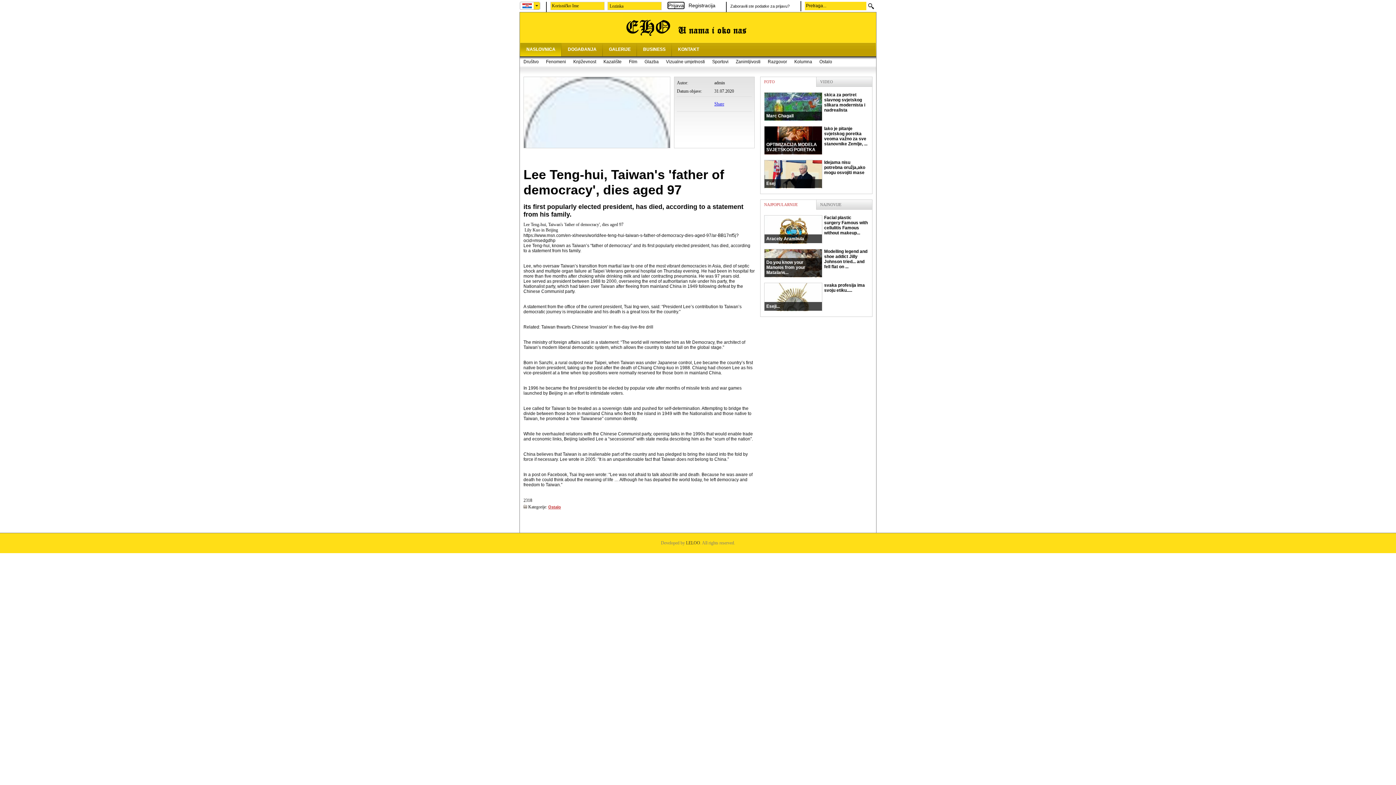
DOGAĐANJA (582, 49)
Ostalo (825, 61)
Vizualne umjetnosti (685, 61)
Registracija (702, 5)
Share (719, 103)
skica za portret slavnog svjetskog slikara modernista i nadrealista (815, 105)
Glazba (652, 61)
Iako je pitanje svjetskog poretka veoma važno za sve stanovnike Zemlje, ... (816, 139)
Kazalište (612, 61)
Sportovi (720, 61)
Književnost (584, 61)
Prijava (676, 5)
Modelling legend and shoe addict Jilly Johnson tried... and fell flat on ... (816, 262)
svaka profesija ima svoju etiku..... (815, 296)
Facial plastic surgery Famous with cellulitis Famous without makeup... (817, 228)
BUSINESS (654, 49)
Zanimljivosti (748, 61)
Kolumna (803, 61)
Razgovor (777, 61)
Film (633, 61)
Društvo (531, 61)
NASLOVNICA (540, 49)
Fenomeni (556, 61)
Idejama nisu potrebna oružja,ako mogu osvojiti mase (815, 173)
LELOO (693, 543)
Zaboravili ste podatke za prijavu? (760, 6)
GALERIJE (620, 49)
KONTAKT (688, 49)
